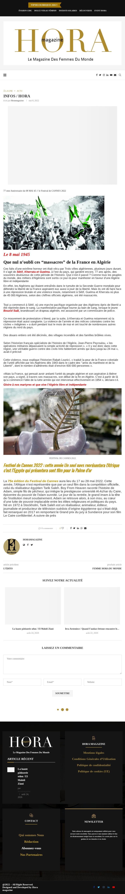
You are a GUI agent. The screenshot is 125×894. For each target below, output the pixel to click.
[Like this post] (65, 528)
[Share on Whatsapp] (82, 528)
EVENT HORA (100, 11)
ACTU (19, 91)
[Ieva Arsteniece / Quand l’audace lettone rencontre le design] (92, 606)
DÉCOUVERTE (85, 11)
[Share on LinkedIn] (78, 528)
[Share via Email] (85, 528)
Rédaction (31, 841)
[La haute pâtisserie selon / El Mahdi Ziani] (33, 606)
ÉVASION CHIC (25, 11)
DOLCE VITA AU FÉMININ (45, 11)
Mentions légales (93, 752)
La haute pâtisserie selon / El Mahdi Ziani (33, 629)
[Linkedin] (107, 75)
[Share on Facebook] (71, 528)
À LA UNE (8, 91)
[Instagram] (104, 75)
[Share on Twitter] (74, 528)
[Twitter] (100, 75)
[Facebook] (96, 75)
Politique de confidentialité (94, 765)
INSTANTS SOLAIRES (68, 11)
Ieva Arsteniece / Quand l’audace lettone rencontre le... (92, 629)
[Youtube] (111, 75)
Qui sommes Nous (31, 835)
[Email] (115, 75)
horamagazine (17, 100)
